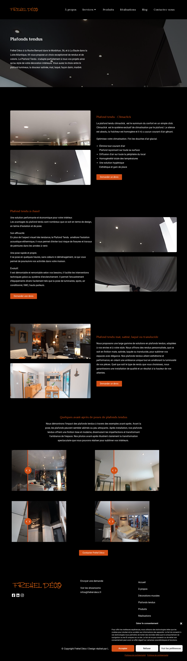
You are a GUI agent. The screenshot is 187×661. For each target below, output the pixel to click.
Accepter (122, 648)
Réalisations (144, 615)
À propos (142, 589)
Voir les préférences (171, 648)
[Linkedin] (18, 595)
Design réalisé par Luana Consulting (107, 648)
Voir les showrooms (90, 588)
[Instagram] (22, 595)
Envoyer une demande (91, 581)
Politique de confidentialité (135, 655)
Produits (142, 609)
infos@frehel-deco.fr (90, 592)
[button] (181, 623)
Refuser (147, 648)
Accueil (142, 582)
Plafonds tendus (146, 602)
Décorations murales (149, 595)
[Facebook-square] (13, 595)
